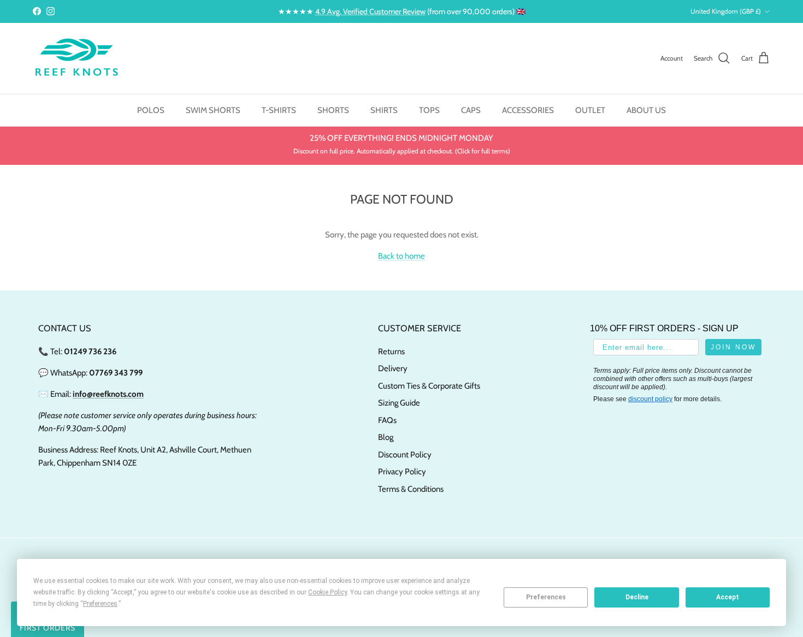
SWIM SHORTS (213, 110)
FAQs (387, 420)
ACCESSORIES (528, 110)
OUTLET (590, 110)
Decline (636, 597)
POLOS (150, 110)
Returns (391, 351)
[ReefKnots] (76, 58)
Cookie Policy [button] (327, 592)
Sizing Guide (399, 403)
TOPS (429, 110)
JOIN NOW (733, 347)
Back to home (401, 256)
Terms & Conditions (411, 489)
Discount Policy (405, 455)
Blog (385, 437)
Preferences (546, 597)
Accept (727, 597)
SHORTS (333, 110)
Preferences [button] (100, 604)
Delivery (393, 368)
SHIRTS (384, 110)
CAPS (471, 110)
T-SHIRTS (279, 110)
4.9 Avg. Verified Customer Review (370, 11)
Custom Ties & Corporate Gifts (429, 386)
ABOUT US (646, 110)
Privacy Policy (402, 472)
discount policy (650, 399)
